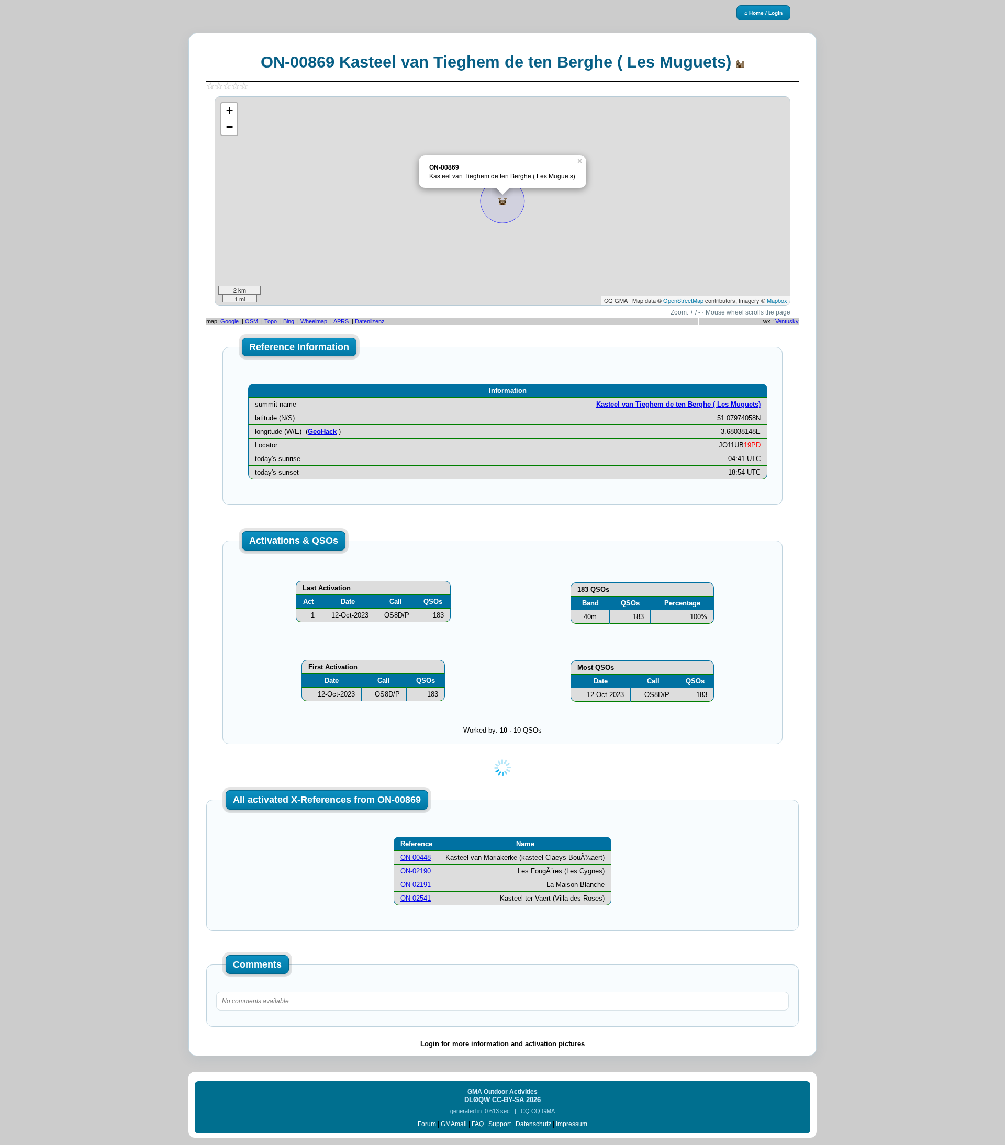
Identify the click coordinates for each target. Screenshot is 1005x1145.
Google (229, 321)
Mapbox (777, 300)
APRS (341, 321)
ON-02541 (415, 898)
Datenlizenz (370, 321)
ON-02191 (415, 885)
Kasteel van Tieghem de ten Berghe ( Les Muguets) (678, 404)
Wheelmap (313, 321)
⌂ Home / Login (763, 13)
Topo (270, 321)
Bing (288, 321)
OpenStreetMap (683, 300)
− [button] (229, 126)
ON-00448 (415, 857)
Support (499, 1124)
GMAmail (454, 1124)
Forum (427, 1124)
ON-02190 (415, 871)
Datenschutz (533, 1124)
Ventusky (787, 321)
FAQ (478, 1124)
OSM (251, 321)
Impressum (571, 1124)
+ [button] (229, 110)
